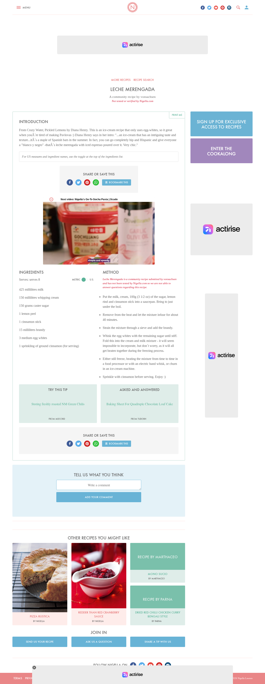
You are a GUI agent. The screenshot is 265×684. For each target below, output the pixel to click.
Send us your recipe (40, 641)
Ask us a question (99, 641)
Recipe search (144, 80)
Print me (177, 114)
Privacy (30, 678)
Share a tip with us (158, 641)
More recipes (121, 80)
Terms (17, 678)
